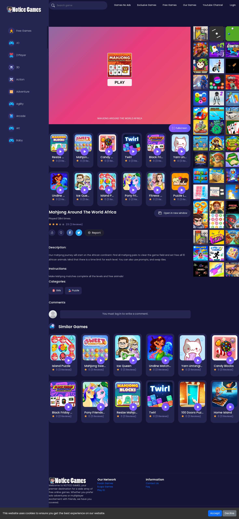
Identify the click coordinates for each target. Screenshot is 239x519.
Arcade (21, 116)
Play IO (101, 490)
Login (233, 5)
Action (20, 79)
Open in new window (175, 213)
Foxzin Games (105, 483)
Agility (20, 104)
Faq (148, 486)
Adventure (22, 92)
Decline (229, 513)
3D (18, 67)
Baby (19, 140)
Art (18, 128)
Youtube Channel (213, 5)
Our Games (189, 5)
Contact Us (152, 483)
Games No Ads (122, 5)
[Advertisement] (144, 18)
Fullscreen (181, 128)
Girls (58, 290)
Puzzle (75, 290)
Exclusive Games (146, 5)
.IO (17, 43)
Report (96, 233)
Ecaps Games (105, 486)
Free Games (23, 31)
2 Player (21, 55)
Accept (215, 513)
